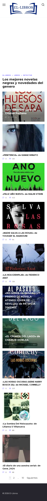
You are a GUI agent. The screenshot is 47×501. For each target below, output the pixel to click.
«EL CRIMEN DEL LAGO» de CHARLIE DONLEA (22, 338)
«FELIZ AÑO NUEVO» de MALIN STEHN (23, 194)
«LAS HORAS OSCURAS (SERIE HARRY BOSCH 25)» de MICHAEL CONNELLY (22, 383)
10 (23, 478)
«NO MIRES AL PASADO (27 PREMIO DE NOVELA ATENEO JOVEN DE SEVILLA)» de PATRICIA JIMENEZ (22, 300)
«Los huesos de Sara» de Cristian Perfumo (20, 111)
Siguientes (32, 478)
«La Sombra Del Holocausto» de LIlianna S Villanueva (20, 425)
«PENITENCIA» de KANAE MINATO (20, 155)
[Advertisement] (23, 47)
